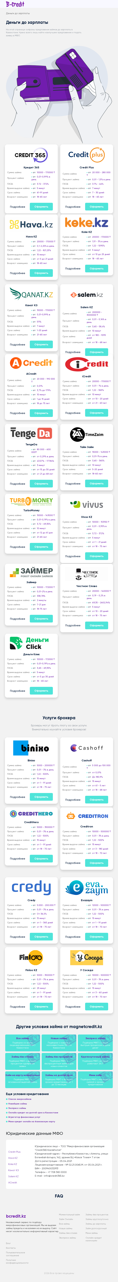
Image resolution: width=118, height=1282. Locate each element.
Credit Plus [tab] (14, 1151)
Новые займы (65, 1228)
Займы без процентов (97, 1214)
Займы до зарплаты (96, 1224)
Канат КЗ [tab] (13, 1170)
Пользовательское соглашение (15, 1253)
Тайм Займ (87, 447)
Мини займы (92, 1233)
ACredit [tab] (12, 1182)
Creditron (86, 826)
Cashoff (87, 760)
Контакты (11, 1248)
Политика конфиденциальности (17, 1261)
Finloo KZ (31, 970)
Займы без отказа (68, 1233)
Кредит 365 (31, 167)
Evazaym (86, 900)
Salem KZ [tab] (13, 1176)
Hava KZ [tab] (13, 1157)
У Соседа (86, 970)
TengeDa (31, 444)
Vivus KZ (86, 517)
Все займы (64, 1224)
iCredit (86, 376)
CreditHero (31, 822)
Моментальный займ (69, 1214)
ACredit (31, 373)
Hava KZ (31, 236)
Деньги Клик (31, 654)
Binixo (31, 760)
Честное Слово (86, 586)
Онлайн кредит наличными (94, 1239)
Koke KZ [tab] (12, 1164)
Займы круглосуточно (97, 1219)
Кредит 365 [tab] (16, 1145)
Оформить (41, 206)
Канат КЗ (31, 305)
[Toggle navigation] (110, 4)
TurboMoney (31, 510)
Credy (31, 900)
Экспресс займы (67, 1238)
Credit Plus (87, 167)
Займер (31, 582)
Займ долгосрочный (96, 1228)
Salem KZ (87, 307)
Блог (8, 1243)
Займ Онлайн (66, 1219)
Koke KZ (87, 232)
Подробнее (17, 206)
